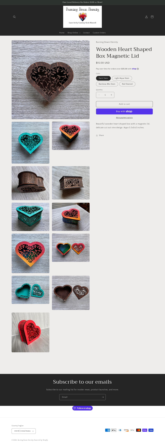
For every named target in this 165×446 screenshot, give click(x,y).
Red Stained (127, 84)
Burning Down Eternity (26, 440)
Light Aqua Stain (122, 78)
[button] (14, 17)
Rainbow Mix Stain (107, 84)
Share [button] (101, 135)
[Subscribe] (103, 397)
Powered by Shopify (41, 440)
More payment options (124, 117)
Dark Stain (103, 78)
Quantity (99, 90)
